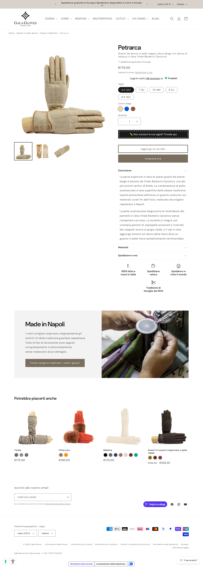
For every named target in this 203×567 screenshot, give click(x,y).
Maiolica (107, 450)
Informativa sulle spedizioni (165, 544)
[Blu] (126, 109)
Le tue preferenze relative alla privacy (110, 564)
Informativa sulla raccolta (81, 564)
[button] (51, 18)
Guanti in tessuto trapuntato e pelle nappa (167, 451)
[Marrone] (133, 109)
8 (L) (171, 90)
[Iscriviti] (67, 497)
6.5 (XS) (126, 90)
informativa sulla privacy (58, 504)
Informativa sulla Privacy (56, 544)
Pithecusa (64, 450)
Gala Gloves (36, 544)
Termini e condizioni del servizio (135, 544)
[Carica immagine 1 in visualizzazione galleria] (23, 151)
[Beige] (120, 109)
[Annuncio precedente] (55, 4)
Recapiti (185, 544)
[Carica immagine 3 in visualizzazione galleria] (62, 151)
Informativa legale (180, 548)
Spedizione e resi (143, 72)
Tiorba (17, 450)
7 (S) (141, 90)
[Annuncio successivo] (147, 4)
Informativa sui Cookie (81, 544)
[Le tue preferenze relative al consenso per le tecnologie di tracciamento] (6, 561)
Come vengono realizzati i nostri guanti (55, 363)
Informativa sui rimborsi (106, 544)
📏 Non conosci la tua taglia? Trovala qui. (153, 134)
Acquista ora (153, 158)
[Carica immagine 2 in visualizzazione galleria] (43, 151)
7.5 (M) (156, 90)
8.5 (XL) (126, 97)
